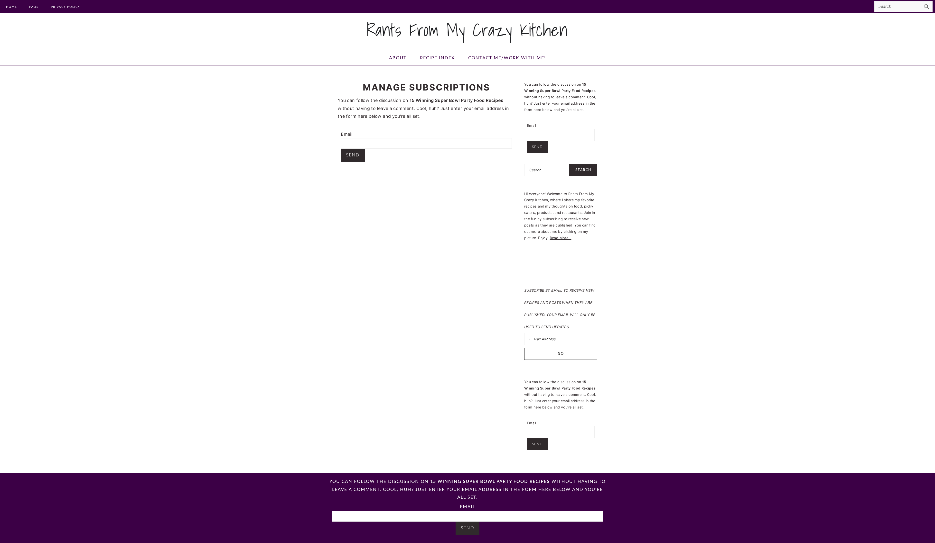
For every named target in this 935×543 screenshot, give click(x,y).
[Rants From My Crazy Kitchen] (467, 40)
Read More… (560, 238)
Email (346, 134)
